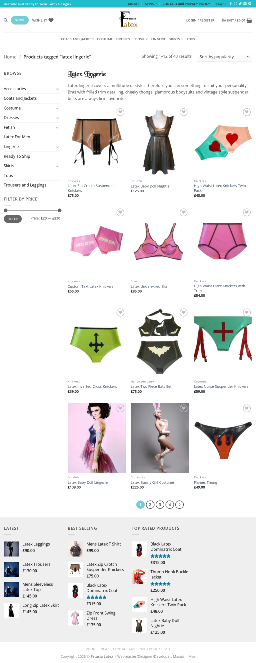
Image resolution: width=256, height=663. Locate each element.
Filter (13, 219)
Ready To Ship (17, 156)
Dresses (123, 39)
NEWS (149, 4)
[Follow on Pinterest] (249, 4)
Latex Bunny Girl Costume (152, 482)
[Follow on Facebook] (230, 4)
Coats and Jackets (77, 39)
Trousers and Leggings (25, 185)
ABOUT (133, 4)
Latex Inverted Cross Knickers (92, 386)
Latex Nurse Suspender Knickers (221, 386)
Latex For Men (17, 137)
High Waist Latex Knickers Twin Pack (220, 188)
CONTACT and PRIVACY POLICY (186, 4)
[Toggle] (57, 89)
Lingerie (158, 39)
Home (10, 57)
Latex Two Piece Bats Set (151, 386)
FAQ (219, 4)
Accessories (15, 89)
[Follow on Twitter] (240, 4)
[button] (200, 20)
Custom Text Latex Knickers (91, 286)
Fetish (139, 39)
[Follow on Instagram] (235, 4)
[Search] (6, 20)
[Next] (179, 504)
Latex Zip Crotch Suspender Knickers (91, 188)
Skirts (174, 39)
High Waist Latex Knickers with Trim (219, 288)
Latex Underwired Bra (149, 286)
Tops (191, 39)
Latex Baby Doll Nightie (150, 186)
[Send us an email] (245, 4)
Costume (105, 39)
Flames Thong (205, 482)
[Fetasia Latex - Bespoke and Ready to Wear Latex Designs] (128, 20)
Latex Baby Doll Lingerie (88, 482)
